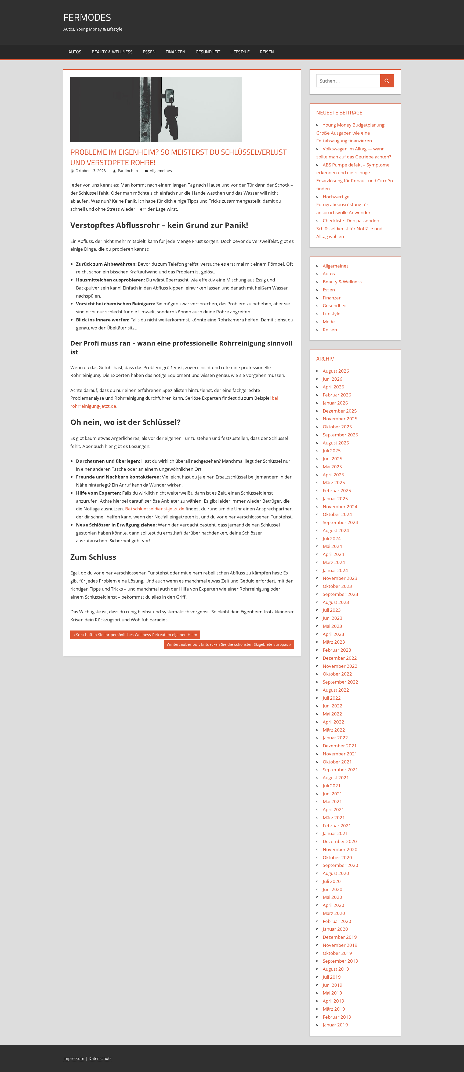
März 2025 (334, 482)
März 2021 (334, 817)
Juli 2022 (332, 698)
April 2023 (333, 634)
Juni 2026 (332, 379)
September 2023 (340, 594)
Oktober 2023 (337, 586)
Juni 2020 (332, 889)
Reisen (267, 52)
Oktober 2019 (337, 953)
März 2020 (334, 913)
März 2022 (334, 730)
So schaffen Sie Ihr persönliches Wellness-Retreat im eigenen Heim (136, 635)
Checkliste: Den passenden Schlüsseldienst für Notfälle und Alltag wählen (349, 228)
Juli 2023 (332, 610)
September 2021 (340, 769)
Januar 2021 (335, 833)
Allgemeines (161, 170)
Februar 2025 (337, 490)
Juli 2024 (332, 538)
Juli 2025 (332, 450)
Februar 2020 (337, 921)
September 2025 (340, 435)
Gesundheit (208, 52)
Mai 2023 (332, 626)
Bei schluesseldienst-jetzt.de (154, 509)
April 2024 (333, 554)
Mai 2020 (332, 897)
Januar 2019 (335, 1025)
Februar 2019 (337, 1017)
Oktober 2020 (337, 857)
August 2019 (336, 969)
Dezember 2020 (340, 841)
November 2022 (340, 666)
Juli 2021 (332, 785)
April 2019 (333, 1001)
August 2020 (336, 873)
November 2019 (340, 945)
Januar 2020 (335, 929)
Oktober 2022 (337, 674)
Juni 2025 (332, 458)
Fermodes (87, 17)
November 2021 (340, 754)
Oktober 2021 (337, 762)
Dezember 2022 (340, 658)
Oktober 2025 (337, 427)
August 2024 (336, 530)
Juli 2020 (332, 881)
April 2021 (333, 809)
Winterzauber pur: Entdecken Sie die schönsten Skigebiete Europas (227, 645)
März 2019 (334, 1009)
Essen (149, 52)
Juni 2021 (332, 794)
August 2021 (336, 777)
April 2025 (333, 475)
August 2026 (336, 371)
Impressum (73, 1058)
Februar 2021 (337, 825)
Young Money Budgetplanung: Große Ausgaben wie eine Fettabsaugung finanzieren (351, 133)
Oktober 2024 (337, 514)
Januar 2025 (335, 498)
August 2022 (336, 690)
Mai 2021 (332, 801)
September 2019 (340, 961)
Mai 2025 (332, 466)
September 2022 (340, 682)
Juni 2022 (332, 706)
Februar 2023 (337, 650)
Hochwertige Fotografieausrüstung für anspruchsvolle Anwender (343, 205)
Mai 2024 (332, 546)
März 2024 (334, 562)
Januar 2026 (335, 403)
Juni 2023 (332, 618)
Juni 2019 (332, 985)
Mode (329, 321)
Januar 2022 (335, 738)
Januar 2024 (335, 570)
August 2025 (336, 443)
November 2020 (340, 849)
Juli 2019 (332, 977)
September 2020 (340, 865)
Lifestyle (240, 52)
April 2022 (333, 722)
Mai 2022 (332, 714)
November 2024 (340, 506)
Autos (74, 52)
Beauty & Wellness (112, 52)
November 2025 (340, 419)
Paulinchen (128, 170)
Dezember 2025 (340, 411)
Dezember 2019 (340, 937)
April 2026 (333, 387)
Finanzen (175, 52)
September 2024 (340, 522)
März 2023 (334, 642)
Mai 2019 (332, 993)
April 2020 (333, 905)
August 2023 (336, 602)
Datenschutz (100, 1058)
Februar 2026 (337, 395)
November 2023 (340, 578)
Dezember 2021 (340, 746)
